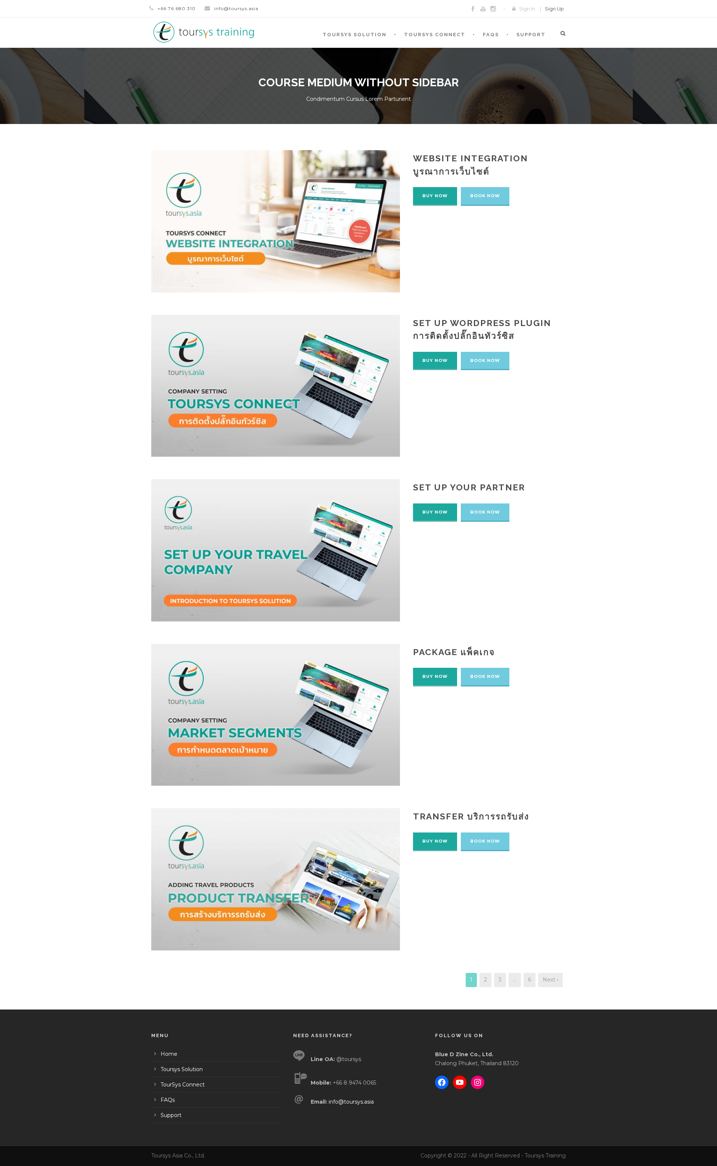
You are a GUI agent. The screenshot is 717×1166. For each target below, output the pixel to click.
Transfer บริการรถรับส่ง (471, 816)
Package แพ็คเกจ (454, 652)
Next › (550, 979)
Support (531, 34)
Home (169, 1054)
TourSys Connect (434, 34)
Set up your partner (469, 487)
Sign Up (554, 9)
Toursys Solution (355, 34)
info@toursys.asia (236, 8)
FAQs (491, 34)
